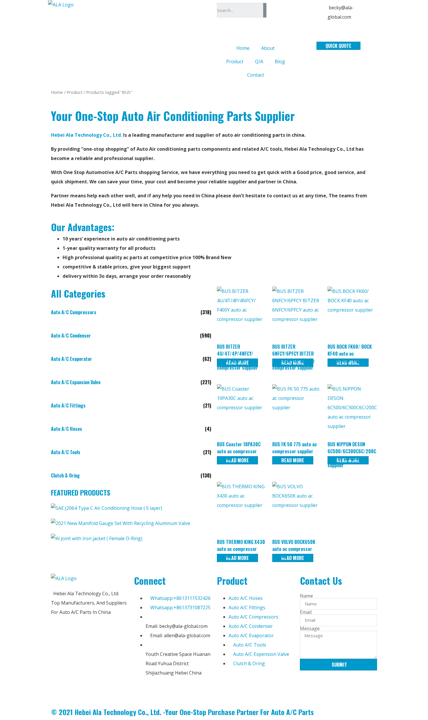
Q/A (259, 61)
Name (306, 595)
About (268, 48)
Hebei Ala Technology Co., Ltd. (87, 135)
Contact (255, 75)
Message (310, 628)
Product (234, 61)
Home (243, 48)
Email (306, 612)
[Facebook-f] (141, 690)
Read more (237, 460)
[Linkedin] (157, 690)
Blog (280, 61)
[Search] (264, 10)
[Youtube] (172, 690)
